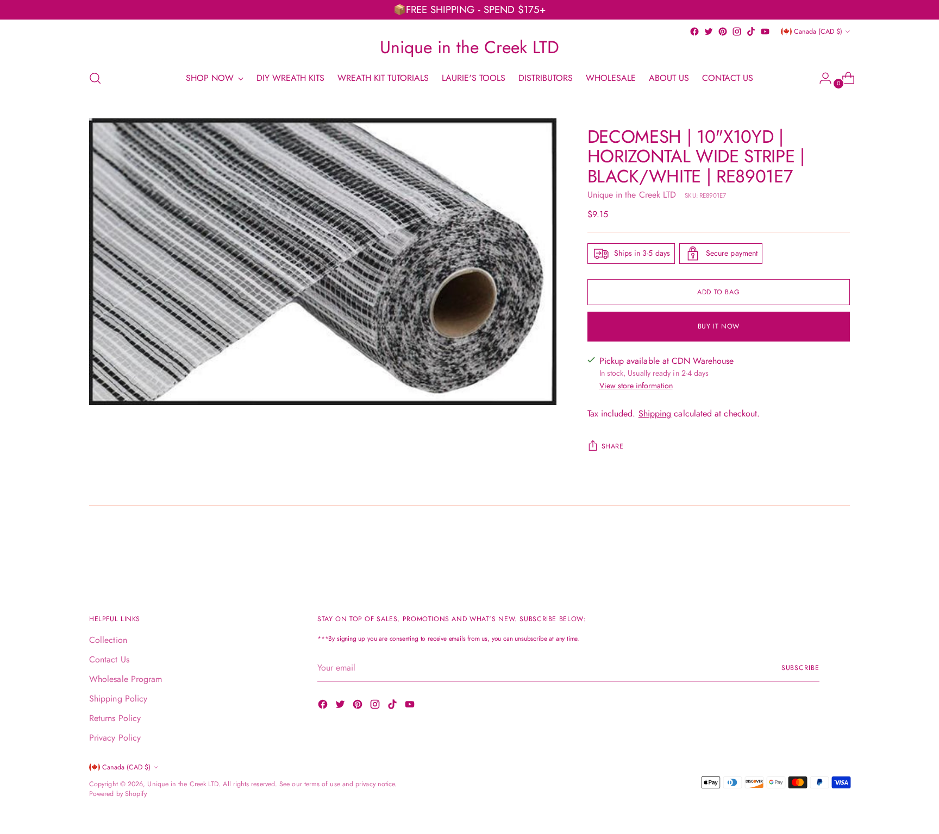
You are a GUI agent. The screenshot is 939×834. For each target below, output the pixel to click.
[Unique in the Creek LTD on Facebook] (694, 31)
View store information (636, 385)
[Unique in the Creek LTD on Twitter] (708, 31)
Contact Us (109, 659)
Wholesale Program (125, 679)
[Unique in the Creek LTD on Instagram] (737, 31)
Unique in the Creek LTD (632, 194)
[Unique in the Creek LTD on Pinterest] (723, 31)
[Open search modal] (95, 78)
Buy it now (719, 326)
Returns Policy (115, 718)
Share (613, 446)
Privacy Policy (115, 737)
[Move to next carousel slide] (840, 548)
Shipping (655, 413)
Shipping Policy (118, 698)
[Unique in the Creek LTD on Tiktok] (751, 31)
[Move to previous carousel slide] (815, 548)
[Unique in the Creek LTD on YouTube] (765, 31)
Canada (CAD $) (818, 31)
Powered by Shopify (118, 794)
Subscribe (800, 668)
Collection (108, 640)
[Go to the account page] (821, 78)
